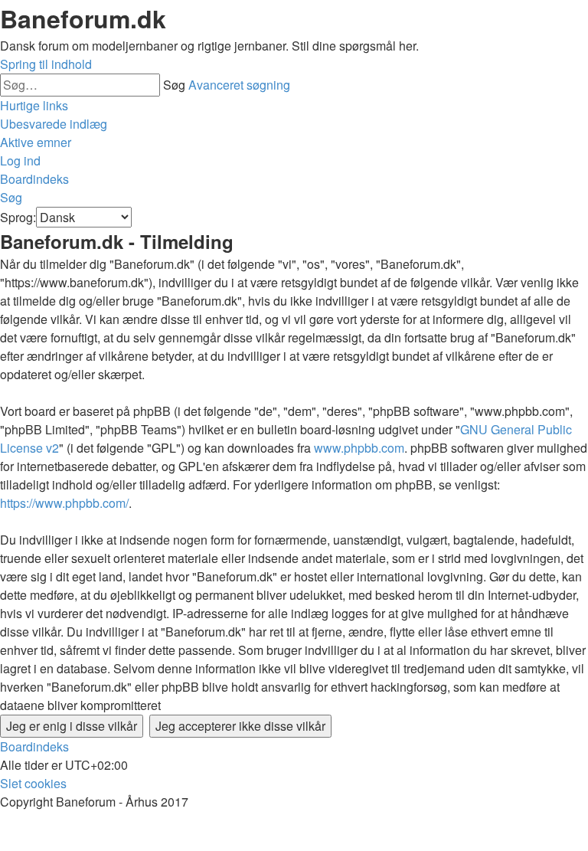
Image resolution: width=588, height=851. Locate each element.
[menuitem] (53, 124)
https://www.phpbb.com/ (64, 503)
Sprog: (18, 217)
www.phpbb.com (359, 448)
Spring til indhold (46, 64)
